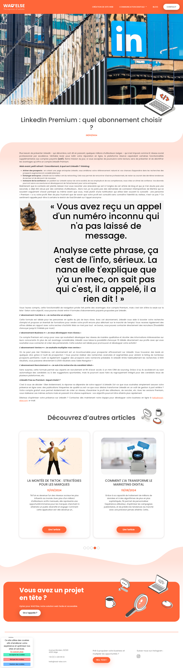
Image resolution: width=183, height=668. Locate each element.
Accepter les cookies (17, 655)
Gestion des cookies (17, 664)
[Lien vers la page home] (14, 7)
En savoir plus (16, 651)
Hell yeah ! (101, 659)
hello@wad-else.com (57, 661)
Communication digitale (132, 7)
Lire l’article (54, 529)
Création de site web (102, 7)
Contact (171, 7)
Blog (155, 7)
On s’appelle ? (30, 613)
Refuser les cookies (17, 659)
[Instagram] (138, 656)
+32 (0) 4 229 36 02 (56, 657)
